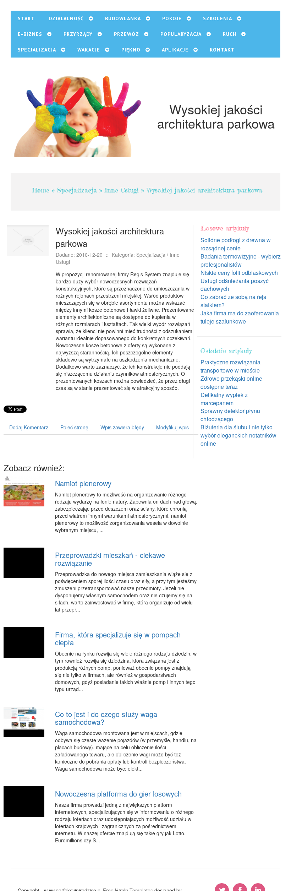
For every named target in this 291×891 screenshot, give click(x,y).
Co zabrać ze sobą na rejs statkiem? (233, 301)
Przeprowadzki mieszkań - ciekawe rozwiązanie (110, 559)
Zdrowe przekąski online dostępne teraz (231, 382)
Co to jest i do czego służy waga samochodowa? (106, 718)
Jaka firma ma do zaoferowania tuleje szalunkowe (240, 317)
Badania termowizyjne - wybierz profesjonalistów (241, 260)
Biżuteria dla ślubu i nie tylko (237, 427)
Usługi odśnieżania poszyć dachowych (235, 285)
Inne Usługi (122, 190)
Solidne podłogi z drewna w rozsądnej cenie (236, 244)
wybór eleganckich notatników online (238, 439)
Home (40, 190)
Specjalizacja (77, 190)
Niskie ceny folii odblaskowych (239, 272)
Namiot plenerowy (83, 483)
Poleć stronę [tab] (74, 427)
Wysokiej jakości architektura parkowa (204, 190)
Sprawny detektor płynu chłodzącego (230, 415)
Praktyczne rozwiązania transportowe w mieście (230, 366)
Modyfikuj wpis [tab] (172, 427)
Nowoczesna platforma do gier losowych (118, 793)
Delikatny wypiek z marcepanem (224, 399)
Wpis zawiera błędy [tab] (122, 427)
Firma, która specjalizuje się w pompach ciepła (118, 638)
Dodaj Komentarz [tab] (28, 427)
